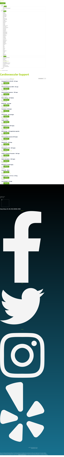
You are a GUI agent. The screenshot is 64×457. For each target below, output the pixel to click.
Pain (3, 45)
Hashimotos (4, 30)
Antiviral (4, 59)
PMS (3, 47)
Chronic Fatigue (5, 19)
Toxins (4, 52)
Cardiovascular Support (6, 61)
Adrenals (4, 12)
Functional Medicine (5, 27)
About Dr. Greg (5, 7)
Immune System (5, 33)
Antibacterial (4, 58)
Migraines (4, 42)
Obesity (4, 44)
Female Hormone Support (6, 63)
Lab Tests (4, 64)
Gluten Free (4, 28)
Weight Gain (4, 54)
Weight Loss (4, 55)
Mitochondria (4, 43)
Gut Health (4, 29)
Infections (4, 34)
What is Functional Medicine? (6, 8)
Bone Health (4, 16)
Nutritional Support (5, 65)
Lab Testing (4, 38)
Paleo (4, 46)
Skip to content (2, 0)
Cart (3, 67)
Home (2, 5)
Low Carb (4, 39)
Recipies (4, 48)
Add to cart (6, 83)
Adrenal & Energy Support (6, 57)
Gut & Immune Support (6, 66)
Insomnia (4, 36)
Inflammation (4, 35)
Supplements (4, 50)
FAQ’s (3, 9)
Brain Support (4, 60)
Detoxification (5, 21)
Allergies (4, 13)
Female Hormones (5, 25)
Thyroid (4, 51)
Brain (3, 17)
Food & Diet (4, 26)
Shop (2, 56)
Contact (2, 68)
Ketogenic (4, 37)
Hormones (4, 31)
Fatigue (4, 24)
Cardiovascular (5, 18)
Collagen (4, 20)
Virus (3, 53)
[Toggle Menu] (5, 6)
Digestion (4, 22)
